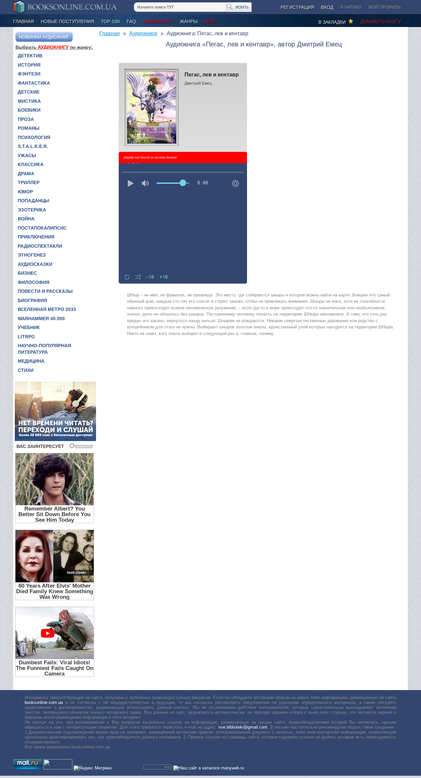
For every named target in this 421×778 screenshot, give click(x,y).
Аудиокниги (158, 21)
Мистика (29, 101)
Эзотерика (32, 209)
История (29, 65)
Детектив (30, 55)
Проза (26, 119)
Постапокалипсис (42, 228)
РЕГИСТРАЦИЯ (297, 7)
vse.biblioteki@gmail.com (242, 727)
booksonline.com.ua (44, 702)
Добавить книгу (380, 21)
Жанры (188, 21)
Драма (26, 173)
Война (26, 218)
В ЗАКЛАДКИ (333, 22)
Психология (34, 137)
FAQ (131, 21)
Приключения (36, 236)
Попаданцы (33, 200)
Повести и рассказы (45, 291)
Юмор (25, 191)
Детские (28, 92)
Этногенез (32, 255)
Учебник (29, 327)
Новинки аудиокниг (44, 37)
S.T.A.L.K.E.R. (33, 146)
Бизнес (27, 273)
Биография (32, 300)
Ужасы (27, 155)
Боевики (29, 110)
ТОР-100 (110, 21)
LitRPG (26, 336)
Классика (30, 164)
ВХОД (327, 7)
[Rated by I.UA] (57, 767)
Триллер (28, 182)
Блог (210, 21)
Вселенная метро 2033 (47, 309)
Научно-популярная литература (44, 349)
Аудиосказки (35, 264)
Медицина (31, 361)
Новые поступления (67, 21)
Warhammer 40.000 (41, 318)
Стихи (26, 370)
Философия (33, 282)
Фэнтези (29, 73)
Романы (28, 128)
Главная (23, 21)
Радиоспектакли (40, 246)
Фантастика (34, 83)
